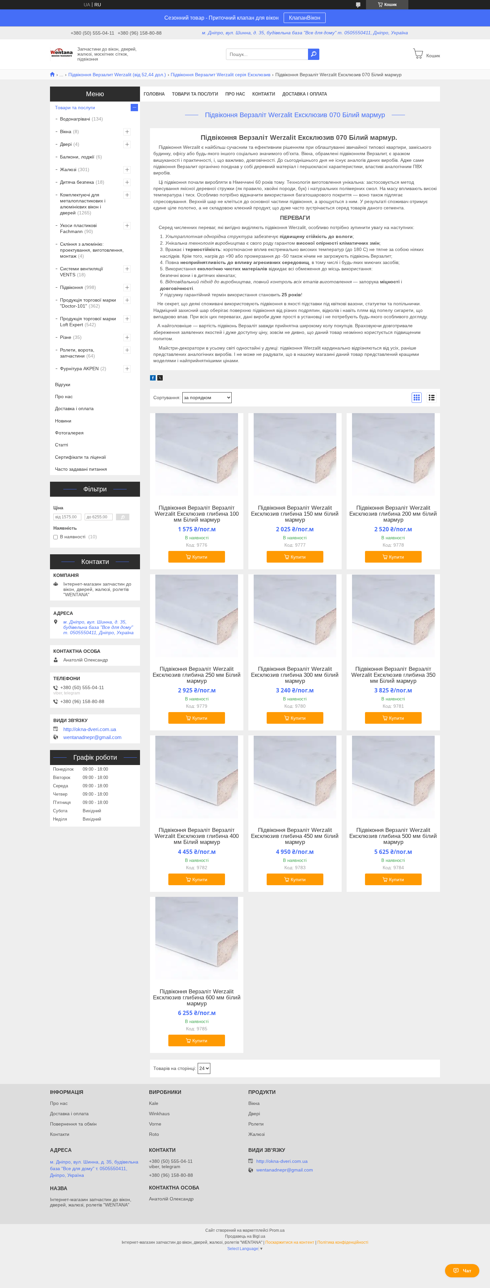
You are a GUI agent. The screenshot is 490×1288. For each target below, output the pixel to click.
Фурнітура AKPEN (79, 368)
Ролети (256, 1124)
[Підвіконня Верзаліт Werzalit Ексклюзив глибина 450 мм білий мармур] (295, 777)
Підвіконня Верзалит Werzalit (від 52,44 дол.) (117, 74)
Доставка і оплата (304, 94)
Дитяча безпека (77, 182)
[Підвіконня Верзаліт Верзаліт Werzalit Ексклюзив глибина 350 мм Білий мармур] (393, 615)
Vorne (155, 1124)
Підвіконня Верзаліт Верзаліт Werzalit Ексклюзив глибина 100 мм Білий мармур (197, 514)
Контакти (263, 94)
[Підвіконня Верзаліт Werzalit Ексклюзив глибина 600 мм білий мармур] (196, 938)
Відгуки (62, 384)
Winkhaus (159, 1113)
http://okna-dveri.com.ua (89, 729)
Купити (199, 557)
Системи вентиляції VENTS (81, 271)
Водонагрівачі (75, 119)
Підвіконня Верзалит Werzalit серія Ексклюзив (220, 74)
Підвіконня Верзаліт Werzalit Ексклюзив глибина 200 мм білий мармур (393, 514)
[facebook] (153, 379)
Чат (467, 1270)
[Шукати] (313, 54)
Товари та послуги (195, 94)
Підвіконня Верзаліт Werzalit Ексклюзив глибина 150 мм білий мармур (295, 514)
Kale (153, 1103)
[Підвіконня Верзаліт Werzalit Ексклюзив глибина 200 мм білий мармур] (393, 454)
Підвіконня (71, 287)
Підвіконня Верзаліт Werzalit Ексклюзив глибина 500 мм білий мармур (393, 836)
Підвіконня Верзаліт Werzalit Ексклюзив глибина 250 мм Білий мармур (197, 675)
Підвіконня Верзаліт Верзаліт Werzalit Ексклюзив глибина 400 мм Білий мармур (197, 836)
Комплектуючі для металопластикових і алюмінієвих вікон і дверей (82, 203)
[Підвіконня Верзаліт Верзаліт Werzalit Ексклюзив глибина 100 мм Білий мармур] (196, 454)
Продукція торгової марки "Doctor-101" (88, 303)
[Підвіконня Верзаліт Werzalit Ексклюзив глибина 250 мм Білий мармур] (196, 615)
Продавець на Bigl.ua (245, 1236)
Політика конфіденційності (342, 1242)
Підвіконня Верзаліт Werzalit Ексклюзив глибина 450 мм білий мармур (295, 836)
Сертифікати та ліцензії (80, 457)
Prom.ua (277, 1230)
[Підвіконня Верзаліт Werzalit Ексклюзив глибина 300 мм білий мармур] (295, 615)
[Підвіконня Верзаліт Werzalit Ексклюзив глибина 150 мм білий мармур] (295, 454)
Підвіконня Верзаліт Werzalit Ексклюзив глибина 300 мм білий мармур (295, 675)
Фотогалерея (69, 432)
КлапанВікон (304, 18)
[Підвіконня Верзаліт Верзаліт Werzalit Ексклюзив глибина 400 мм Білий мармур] (196, 777)
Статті (61, 444)
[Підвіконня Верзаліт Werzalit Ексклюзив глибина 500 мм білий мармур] (393, 777)
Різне (65, 337)
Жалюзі (68, 169)
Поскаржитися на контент (289, 1242)
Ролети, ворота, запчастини (77, 353)
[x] (160, 379)
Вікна (65, 131)
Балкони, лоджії (77, 156)
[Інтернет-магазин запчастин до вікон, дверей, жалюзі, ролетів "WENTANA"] (61, 54)
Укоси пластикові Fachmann (78, 228)
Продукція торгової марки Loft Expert (88, 321)
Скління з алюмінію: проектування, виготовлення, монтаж (92, 250)
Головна (154, 94)
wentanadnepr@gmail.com (92, 737)
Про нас (235, 94)
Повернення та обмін (73, 1124)
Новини (63, 420)
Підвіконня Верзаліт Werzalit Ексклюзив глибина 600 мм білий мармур (197, 998)
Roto (154, 1134)
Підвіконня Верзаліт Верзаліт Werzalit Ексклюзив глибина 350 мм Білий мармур (393, 675)
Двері (66, 144)
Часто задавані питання (81, 469)
